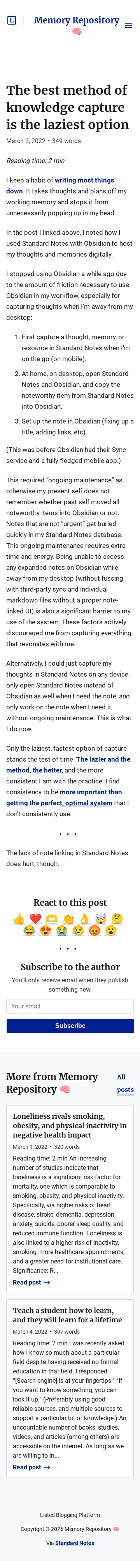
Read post (27, 1282)
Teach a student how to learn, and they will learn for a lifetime (67, 1315)
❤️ (35, 919)
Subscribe (70, 1025)
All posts (125, 1083)
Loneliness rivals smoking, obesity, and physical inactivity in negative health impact (70, 1125)
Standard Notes (74, 1543)
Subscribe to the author (70, 967)
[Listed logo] (11, 20)
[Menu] (128, 25)
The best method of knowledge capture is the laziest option (67, 108)
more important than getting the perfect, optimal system (64, 797)
